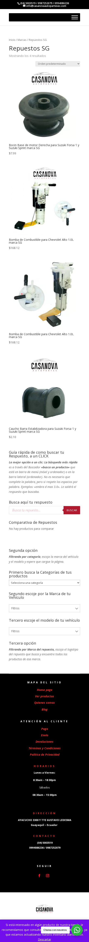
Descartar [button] (44, 939)
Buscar (72, 510)
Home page (44, 690)
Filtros (15, 608)
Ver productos (44, 696)
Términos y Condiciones (45, 748)
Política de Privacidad (44, 754)
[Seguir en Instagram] (47, 875)
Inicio (12, 40)
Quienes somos (44, 703)
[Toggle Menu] (74, 17)
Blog (45, 709)
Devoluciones (44, 741)
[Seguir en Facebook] (39, 875)
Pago (44, 729)
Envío (44, 735)
